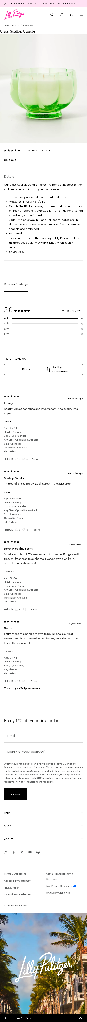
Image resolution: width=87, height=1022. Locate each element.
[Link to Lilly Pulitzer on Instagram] (6, 852)
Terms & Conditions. (66, 763)
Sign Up (15, 794)
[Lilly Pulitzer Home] (14, 14)
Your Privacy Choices (58, 886)
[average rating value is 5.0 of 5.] (13, 150)
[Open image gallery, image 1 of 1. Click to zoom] (43, 88)
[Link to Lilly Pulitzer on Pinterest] (38, 852)
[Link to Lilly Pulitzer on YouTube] (30, 852)
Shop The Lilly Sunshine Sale (59, 3)
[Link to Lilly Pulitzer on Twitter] (22, 852)
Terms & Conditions (15, 873)
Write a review (71, 311)
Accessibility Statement (17, 880)
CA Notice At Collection (17, 894)
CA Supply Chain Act (58, 892)
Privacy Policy (43, 763)
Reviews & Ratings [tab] (16, 284)
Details (9, 176)
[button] (81, 3)
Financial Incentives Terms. (39, 781)
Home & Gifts (11, 25)
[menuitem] (52, 14)
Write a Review (38, 150)
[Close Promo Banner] (5, 4)
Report (35, 459)
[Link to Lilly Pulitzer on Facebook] (14, 852)
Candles (28, 25)
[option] (43, 88)
